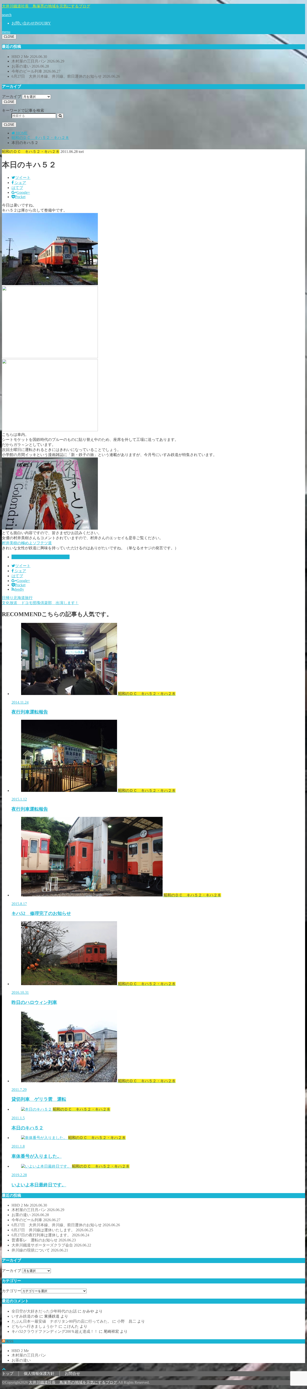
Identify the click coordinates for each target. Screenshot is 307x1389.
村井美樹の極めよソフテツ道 (27, 543)
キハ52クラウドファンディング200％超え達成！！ (55, 1331)
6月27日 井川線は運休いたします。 (52, 1230)
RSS (9, 1341)
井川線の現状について (40, 1250)
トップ (7, 1373)
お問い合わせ (31, 23)
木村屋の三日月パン (38, 61)
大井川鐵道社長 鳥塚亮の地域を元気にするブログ (46, 6)
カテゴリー (11, 1291)
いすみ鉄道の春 (25, 1316)
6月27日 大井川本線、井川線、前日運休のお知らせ (66, 76)
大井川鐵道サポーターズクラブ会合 (51, 1245)
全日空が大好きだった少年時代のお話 (44, 1311)
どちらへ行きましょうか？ (35, 1326)
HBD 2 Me (29, 57)
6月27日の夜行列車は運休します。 (50, 1235)
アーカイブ (11, 96)
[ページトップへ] (4, 1369)
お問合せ (72, 1373)
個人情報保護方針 (39, 1373)
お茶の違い (30, 66)
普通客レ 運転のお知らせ (44, 1240)
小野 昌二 (126, 1321)
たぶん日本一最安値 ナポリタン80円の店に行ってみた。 (61, 1321)
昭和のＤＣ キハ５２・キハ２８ (40, 557)
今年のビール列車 (36, 71)
